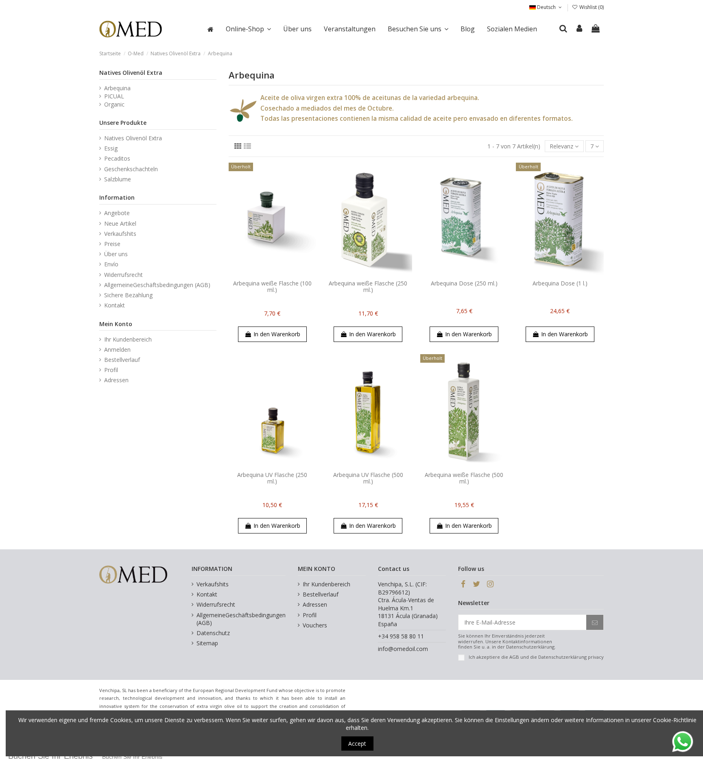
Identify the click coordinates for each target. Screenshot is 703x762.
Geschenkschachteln (131, 169)
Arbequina (117, 88)
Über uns (116, 254)
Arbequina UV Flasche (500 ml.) (368, 478)
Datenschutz (213, 633)
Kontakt (114, 305)
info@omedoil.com (403, 649)
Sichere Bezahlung (128, 295)
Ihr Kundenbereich (128, 339)
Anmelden (117, 349)
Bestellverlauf (122, 360)
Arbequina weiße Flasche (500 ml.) (464, 478)
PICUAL (114, 96)
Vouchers (315, 625)
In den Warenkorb (276, 334)
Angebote (117, 213)
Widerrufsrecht (123, 275)
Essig (111, 148)
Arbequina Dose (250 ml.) (464, 283)
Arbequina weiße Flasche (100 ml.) (272, 286)
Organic (114, 104)
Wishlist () (591, 7)
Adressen (116, 380)
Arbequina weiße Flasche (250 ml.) (368, 286)
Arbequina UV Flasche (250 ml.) (272, 478)
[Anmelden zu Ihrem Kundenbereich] (579, 28)
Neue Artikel (120, 223)
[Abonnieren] (594, 622)
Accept (357, 743)
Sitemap (207, 643)
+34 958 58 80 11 (401, 636)
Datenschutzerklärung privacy (571, 657)
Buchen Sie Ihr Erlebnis (132, 756)
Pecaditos (117, 158)
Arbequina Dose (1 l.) (560, 283)
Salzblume (117, 179)
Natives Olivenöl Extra (130, 72)
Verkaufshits (120, 233)
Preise (112, 244)
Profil (111, 370)
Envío (111, 264)
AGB (514, 657)
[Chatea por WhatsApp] (682, 741)
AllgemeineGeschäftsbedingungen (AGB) (157, 285)
